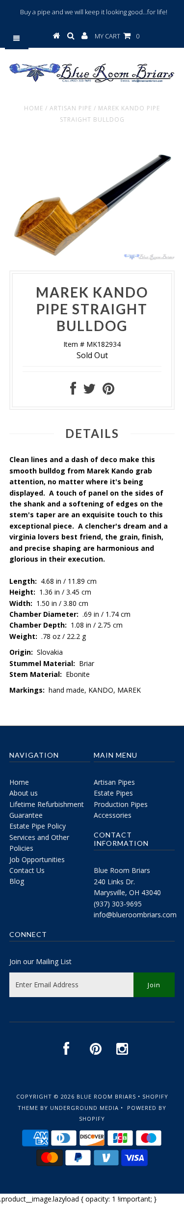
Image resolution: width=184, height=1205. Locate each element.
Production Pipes (121, 804)
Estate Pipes (113, 793)
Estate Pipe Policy (37, 826)
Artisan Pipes (114, 782)
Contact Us (27, 870)
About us (23, 793)
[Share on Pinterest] (108, 391)
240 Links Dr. (114, 881)
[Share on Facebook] (73, 391)
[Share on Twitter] (89, 391)
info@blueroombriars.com (135, 914)
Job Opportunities (37, 859)
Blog (16, 881)
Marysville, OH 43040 (127, 892)
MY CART (117, 36)
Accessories (112, 815)
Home (33, 108)
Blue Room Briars (122, 870)
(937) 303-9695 (118, 903)
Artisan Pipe (71, 108)
